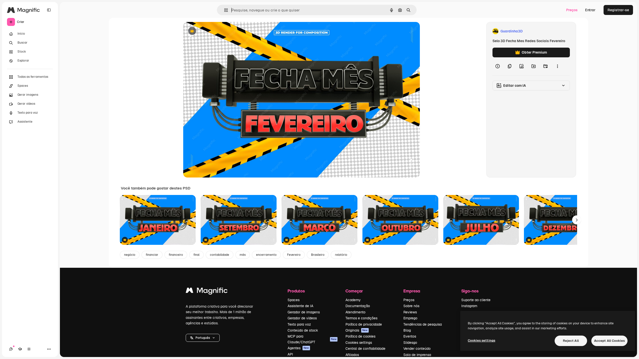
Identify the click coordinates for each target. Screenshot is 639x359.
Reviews (410, 312)
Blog (407, 330)
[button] (203, 338)
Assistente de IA (300, 306)
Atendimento (355, 312)
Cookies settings (358, 342)
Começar (354, 290)
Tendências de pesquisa (422, 324)
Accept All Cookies (609, 341)
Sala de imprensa (417, 355)
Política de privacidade (363, 324)
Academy (353, 300)
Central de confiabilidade (365, 348)
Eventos (409, 336)
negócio (129, 255)
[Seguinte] (576, 220)
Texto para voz (299, 324)
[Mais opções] (557, 66)
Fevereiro (294, 255)
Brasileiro (317, 255)
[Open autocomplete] (224, 10)
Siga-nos (470, 290)
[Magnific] (207, 291)
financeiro (176, 255)
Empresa (411, 290)
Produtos (296, 290)
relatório (341, 255)
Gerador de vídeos (302, 318)
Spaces (294, 300)
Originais (356, 330)
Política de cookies (360, 336)
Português (202, 338)
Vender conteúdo (417, 348)
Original (215, 31)
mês (243, 255)
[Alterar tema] (29, 349)
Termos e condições (361, 318)
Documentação (357, 306)
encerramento (266, 255)
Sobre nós (411, 306)
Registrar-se (618, 10)
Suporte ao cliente (475, 300)
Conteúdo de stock (303, 330)
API (290, 354)
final (196, 255)
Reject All (571, 341)
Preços (572, 10)
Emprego (410, 318)
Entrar (590, 10)
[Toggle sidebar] (49, 10)
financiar (152, 255)
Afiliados (352, 355)
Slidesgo (410, 342)
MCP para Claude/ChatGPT (312, 339)
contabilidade (219, 255)
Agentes (298, 348)
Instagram (469, 306)
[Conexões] (11, 349)
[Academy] (20, 349)
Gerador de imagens (304, 312)
